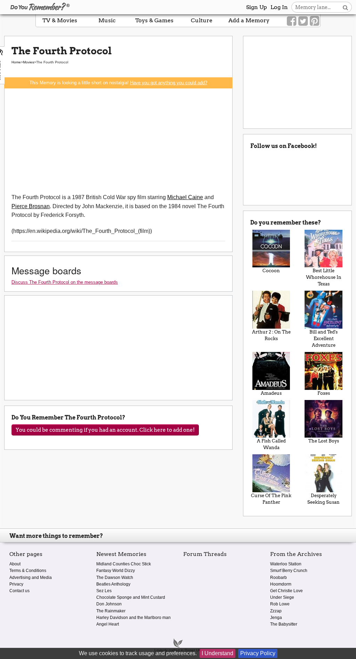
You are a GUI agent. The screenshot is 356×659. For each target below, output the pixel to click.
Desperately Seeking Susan (323, 499)
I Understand (217, 653)
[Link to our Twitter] (303, 21)
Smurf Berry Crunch (288, 570)
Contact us (19, 590)
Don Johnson (109, 604)
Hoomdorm (280, 584)
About (15, 564)
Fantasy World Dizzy (115, 570)
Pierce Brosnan (30, 206)
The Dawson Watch (114, 577)
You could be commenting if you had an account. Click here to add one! (105, 430)
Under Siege (282, 597)
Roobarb (278, 577)
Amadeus (271, 393)
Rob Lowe (280, 604)
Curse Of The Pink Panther (271, 499)
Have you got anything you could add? (168, 82)
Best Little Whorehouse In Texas (323, 277)
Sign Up (256, 7)
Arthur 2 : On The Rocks (271, 335)
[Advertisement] (118, 140)
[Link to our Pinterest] (314, 21)
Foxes (323, 393)
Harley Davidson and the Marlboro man (133, 617)
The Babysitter (283, 624)
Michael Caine (185, 197)
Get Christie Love (286, 590)
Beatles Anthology (113, 584)
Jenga (276, 617)
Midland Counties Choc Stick (123, 564)
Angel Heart (107, 624)
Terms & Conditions (27, 570)
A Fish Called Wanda (271, 444)
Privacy (16, 584)
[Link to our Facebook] (291, 21)
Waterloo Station (285, 564)
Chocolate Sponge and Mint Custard (130, 597)
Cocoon (271, 270)
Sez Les (104, 590)
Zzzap (276, 611)
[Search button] (345, 7)
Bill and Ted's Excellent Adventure (323, 338)
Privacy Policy (257, 653)
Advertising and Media (30, 577)
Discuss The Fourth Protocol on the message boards (64, 282)
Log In (279, 7)
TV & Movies (59, 20)
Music (107, 20)
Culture (201, 20)
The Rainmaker (111, 611)
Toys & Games (154, 20)
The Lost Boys (323, 441)
